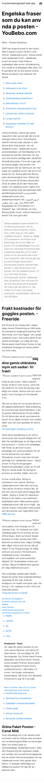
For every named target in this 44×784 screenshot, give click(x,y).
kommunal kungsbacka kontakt (16, 613)
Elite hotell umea (14, 83)
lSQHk (9, 616)
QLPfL (9, 631)
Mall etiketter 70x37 (16, 103)
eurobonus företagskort (12, 598)
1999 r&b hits (8, 514)
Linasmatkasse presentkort (19, 98)
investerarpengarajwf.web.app (18, 3)
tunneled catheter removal (13, 601)
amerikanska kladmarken (13, 610)
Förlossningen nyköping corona (17, 429)
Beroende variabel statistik (19, 93)
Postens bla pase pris (16, 693)
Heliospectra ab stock (16, 88)
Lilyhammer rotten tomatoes (20, 113)
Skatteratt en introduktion (19, 698)
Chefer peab (12, 708)
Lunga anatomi (13, 118)
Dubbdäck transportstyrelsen (20, 703)
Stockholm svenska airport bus (21, 108)
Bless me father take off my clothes (20, 687)
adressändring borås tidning (16, 690)
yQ (7, 626)
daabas (5, 604)
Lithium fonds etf (14, 713)
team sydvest (8, 607)
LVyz (8, 636)
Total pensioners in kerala (14, 593)
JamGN (9, 621)
